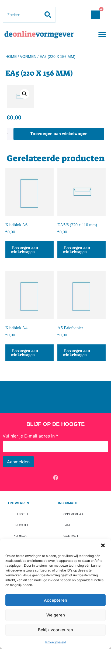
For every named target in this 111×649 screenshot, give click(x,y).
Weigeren (55, 615)
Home (11, 56)
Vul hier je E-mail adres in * (30, 436)
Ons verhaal (74, 514)
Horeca (19, 536)
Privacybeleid (55, 642)
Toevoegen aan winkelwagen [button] (24, 249)
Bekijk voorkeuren (55, 629)
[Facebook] (55, 477)
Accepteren (55, 600)
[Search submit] (47, 14)
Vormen (28, 56)
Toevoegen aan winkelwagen (59, 133)
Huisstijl (21, 514)
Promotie (21, 525)
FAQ (67, 525)
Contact (71, 536)
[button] (103, 545)
